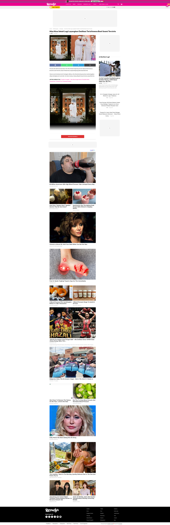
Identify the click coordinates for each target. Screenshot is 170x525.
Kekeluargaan (55, 28)
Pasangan (61, 28)
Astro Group (120, 523)
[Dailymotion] (114, 7)
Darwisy (100, 83)
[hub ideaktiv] (121, 4)
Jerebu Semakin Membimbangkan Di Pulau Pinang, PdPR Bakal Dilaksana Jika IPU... (109, 79)
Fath (52, 33)
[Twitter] (110, 7)
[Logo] (51, 4)
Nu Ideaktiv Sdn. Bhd (110, 523)
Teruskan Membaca (72, 136)
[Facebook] (107, 7)
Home (51, 28)
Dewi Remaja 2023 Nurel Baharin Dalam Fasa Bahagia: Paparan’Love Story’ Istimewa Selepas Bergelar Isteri (109, 104)
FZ (107, 97)
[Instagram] (108, 7)
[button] (118, 4)
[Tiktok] (111, 7)
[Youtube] (113, 7)
